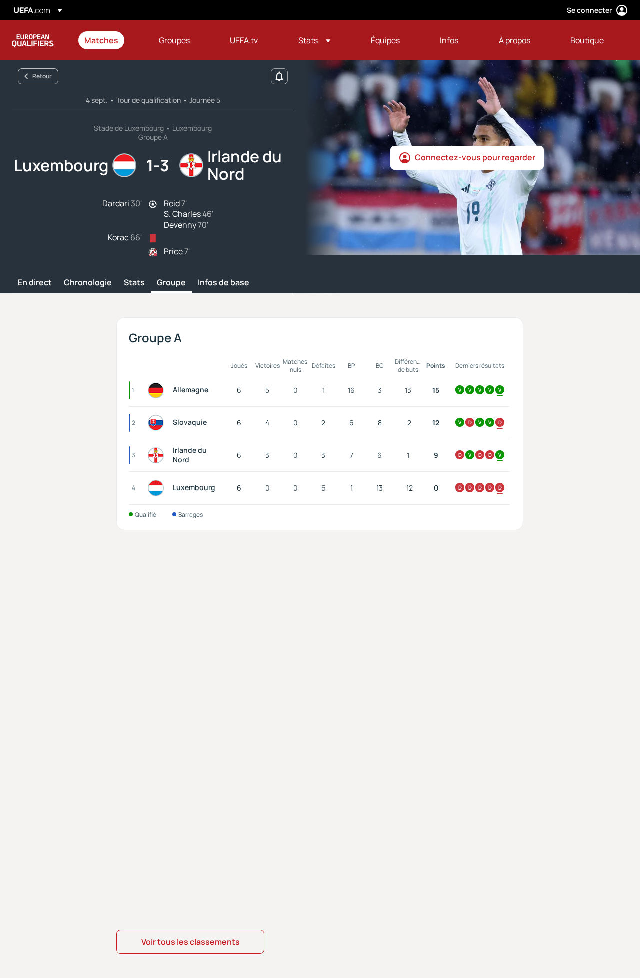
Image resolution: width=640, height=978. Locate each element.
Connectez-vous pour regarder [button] (475, 157)
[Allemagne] (158, 390)
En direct (35, 282)
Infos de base (224, 282)
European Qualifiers (33, 40)
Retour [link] (42, 76)
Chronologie (88, 282)
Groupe (171, 282)
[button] (314, 40)
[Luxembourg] (158, 488)
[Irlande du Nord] (158, 455)
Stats (134, 282)
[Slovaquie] (158, 423)
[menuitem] (109, 40)
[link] (101, 40)
